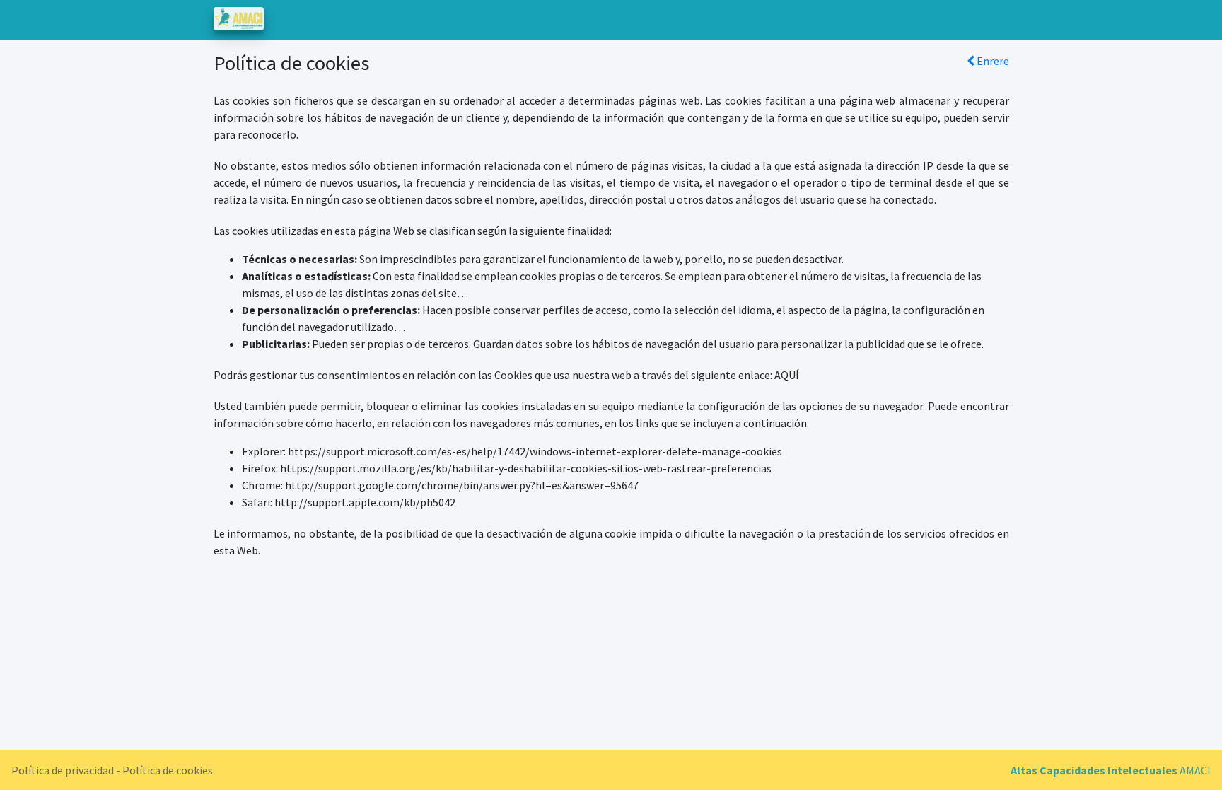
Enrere (991, 61)
